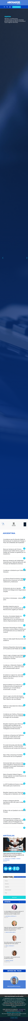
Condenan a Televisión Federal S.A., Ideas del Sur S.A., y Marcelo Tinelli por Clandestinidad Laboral (13, 666)
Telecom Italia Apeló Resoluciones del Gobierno (14, 639)
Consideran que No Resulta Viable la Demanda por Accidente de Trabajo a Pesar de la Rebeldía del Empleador (14, 540)
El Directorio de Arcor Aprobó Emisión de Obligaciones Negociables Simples (14, 589)
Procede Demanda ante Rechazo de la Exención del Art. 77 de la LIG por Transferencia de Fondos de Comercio (14, 746)
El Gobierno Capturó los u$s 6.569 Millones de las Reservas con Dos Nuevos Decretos (13, 676)
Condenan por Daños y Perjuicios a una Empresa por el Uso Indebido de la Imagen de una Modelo (14, 715)
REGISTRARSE (16, 7)
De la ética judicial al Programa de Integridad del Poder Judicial (12, 943)
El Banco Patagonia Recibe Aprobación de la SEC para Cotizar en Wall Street (14, 802)
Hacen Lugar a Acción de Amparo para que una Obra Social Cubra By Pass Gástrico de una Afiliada (13, 697)
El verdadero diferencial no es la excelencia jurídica (12, 957)
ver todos (21, 901)
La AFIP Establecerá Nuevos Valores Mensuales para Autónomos (14, 785)
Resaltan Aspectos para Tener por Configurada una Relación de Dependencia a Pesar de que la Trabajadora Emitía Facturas (13, 726)
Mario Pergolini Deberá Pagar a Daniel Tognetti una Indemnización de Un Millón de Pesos (14, 775)
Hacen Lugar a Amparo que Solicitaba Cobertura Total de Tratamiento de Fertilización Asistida (14, 656)
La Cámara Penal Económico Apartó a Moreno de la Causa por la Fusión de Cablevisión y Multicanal (14, 580)
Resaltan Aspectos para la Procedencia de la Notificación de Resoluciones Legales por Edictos (13, 607)
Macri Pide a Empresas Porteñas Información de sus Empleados (13, 755)
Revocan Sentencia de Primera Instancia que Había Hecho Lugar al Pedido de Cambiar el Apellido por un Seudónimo (14, 551)
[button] (4, 7)
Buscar (14, 897)
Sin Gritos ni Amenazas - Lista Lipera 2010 (14, 599)
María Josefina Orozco (13, 986)
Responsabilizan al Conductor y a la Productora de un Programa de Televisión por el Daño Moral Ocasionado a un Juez (13, 687)
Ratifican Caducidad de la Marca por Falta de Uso (14, 706)
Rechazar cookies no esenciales (14, 1012)
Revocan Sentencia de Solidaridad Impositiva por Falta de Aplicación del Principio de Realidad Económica (14, 562)
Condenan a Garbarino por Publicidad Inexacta (14, 571)
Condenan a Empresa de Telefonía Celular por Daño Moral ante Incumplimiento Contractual (13, 736)
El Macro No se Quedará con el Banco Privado (14, 811)
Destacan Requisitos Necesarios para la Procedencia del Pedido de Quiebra (14, 648)
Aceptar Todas (14, 1017)
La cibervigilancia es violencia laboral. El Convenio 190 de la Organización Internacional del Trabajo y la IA (14, 913)
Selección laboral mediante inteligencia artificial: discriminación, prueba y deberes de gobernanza (13, 929)
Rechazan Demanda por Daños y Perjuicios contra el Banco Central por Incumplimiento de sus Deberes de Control (14, 630)
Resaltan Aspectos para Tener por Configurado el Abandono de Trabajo (14, 793)
